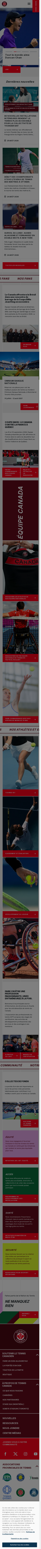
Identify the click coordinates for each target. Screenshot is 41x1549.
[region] (19, 1525)
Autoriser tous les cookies (19, 1545)
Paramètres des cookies (19, 1538)
